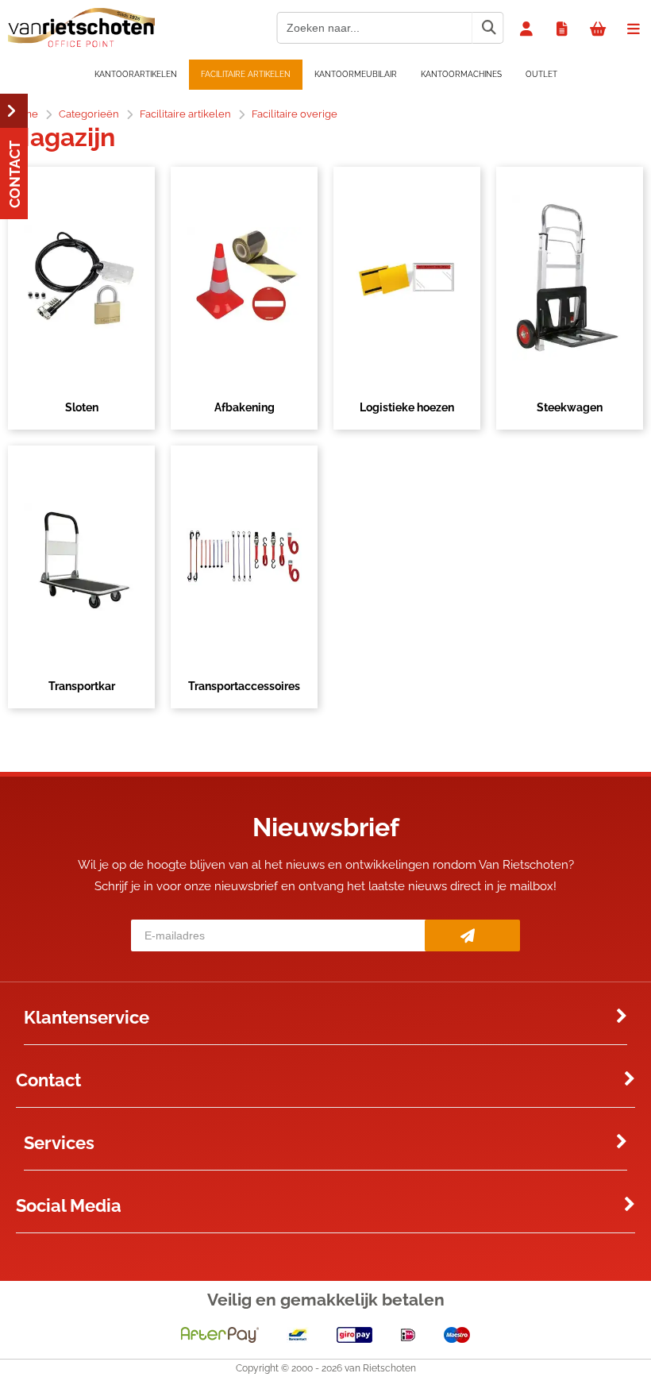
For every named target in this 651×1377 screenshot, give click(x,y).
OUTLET (541, 74)
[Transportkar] (81, 557)
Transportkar (81, 686)
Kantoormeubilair (355, 74)
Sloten (81, 407)
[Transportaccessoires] (244, 557)
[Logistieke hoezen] (406, 278)
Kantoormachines (461, 74)
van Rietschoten (380, 1368)
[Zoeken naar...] (488, 28)
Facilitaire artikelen (246, 74)
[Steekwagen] (569, 278)
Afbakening (244, 407)
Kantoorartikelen (135, 74)
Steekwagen (570, 407)
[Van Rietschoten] (81, 43)
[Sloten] (81, 278)
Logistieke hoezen (407, 407)
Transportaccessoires (244, 686)
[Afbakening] (244, 278)
